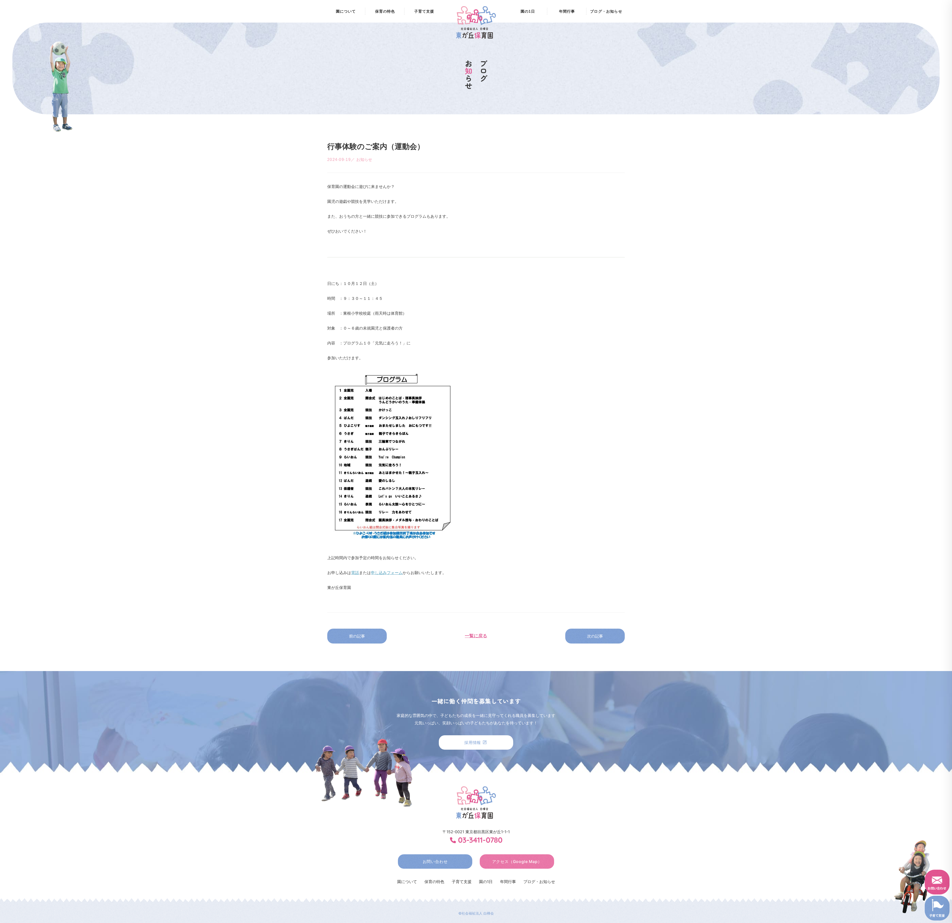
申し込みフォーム (387, 572)
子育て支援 (424, 11)
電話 (355, 572)
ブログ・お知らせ (606, 11)
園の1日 (528, 11)
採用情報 (473, 742)
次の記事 (595, 636)
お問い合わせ (435, 861)
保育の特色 (385, 11)
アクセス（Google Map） (517, 861)
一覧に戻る (476, 635)
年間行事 (567, 11)
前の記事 (357, 636)
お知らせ (364, 159)
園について (346, 11)
